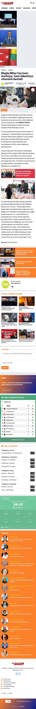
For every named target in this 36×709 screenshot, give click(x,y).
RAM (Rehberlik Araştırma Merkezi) (20, 655)
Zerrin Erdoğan (15, 561)
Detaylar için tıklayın (18, 439)
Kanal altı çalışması (15, 638)
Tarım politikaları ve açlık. (17, 556)
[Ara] (31, 3)
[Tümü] (34, 378)
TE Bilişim (22, 706)
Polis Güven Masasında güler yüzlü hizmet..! (20, 630)
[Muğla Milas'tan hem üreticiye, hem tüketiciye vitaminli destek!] (18, 97)
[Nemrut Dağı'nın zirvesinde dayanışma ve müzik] (27, 301)
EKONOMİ (26, 8)
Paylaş (5, 110)
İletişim (10, 693)
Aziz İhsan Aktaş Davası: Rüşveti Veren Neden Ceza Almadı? (21, 540)
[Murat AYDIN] (4, 539)
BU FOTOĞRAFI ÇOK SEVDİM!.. (19, 622)
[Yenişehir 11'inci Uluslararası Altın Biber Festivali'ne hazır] (9, 301)
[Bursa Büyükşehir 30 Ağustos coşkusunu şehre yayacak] (9, 334)
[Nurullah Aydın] (4, 645)
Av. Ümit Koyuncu (15, 595)
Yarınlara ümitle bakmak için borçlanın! (21, 597)
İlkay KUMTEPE (14, 611)
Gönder (5, 367)
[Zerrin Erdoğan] (4, 563)
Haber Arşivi (6, 688)
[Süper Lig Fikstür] (34, 446)
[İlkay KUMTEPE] (4, 612)
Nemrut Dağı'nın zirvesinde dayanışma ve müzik (26, 308)
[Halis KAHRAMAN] (4, 629)
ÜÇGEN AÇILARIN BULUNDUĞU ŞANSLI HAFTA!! (21, 581)
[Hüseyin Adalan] (4, 547)
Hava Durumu (7, 679)
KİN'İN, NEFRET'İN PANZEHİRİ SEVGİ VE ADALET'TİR (22, 646)
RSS (9, 701)
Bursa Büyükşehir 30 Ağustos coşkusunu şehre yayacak (9, 341)
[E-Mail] (12, 287)
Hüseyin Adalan (15, 546)
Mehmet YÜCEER (15, 554)
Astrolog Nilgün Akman (18, 578)
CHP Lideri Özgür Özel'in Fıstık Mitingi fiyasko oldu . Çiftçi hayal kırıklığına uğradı (22, 565)
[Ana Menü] (33, 3)
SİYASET (18, 8)
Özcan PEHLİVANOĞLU (17, 619)
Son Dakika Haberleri (9, 686)
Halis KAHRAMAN (15, 627)
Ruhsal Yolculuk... (15, 590)
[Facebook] (16, 674)
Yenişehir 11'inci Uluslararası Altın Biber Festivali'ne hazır (8, 308)
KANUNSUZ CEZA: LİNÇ (17, 573)
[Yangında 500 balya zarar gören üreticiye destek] (27, 334)
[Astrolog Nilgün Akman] (4, 580)
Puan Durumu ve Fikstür (9, 682)
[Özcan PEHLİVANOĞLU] (4, 621)
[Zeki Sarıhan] (4, 571)
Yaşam (10, 70)
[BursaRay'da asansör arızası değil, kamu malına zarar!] (9, 317)
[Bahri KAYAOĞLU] (4, 637)
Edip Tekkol (13, 603)
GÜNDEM (4, 8)
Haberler (3, 70)
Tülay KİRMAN (14, 652)
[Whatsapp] (19, 674)
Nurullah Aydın (15, 643)
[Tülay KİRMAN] (4, 653)
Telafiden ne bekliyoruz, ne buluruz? (21, 614)
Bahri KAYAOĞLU (15, 636)
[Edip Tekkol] (4, 604)
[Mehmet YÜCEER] (4, 555)
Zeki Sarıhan (14, 570)
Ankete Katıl (6, 390)
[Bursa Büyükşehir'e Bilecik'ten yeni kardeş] (27, 317)
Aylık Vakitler (6, 527)
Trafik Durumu (7, 681)
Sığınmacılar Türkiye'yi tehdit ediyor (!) (21, 605)
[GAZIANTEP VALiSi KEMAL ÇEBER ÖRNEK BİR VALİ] (4, 588)
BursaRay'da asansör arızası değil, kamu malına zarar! (9, 325)
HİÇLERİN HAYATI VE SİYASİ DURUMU (21, 548)
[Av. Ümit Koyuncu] (4, 596)
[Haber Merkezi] (5, 284)
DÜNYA (11, 8)
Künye (4, 693)
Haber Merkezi (15, 283)
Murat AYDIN (14, 537)
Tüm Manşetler (7, 684)
